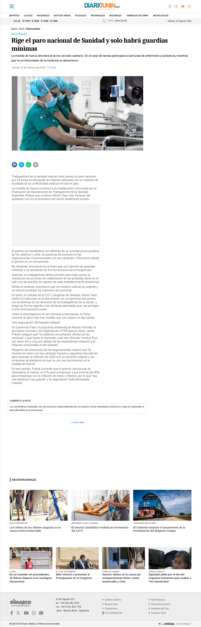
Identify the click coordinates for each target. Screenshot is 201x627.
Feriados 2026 (158, 613)
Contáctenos (110, 608)
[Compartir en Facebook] (14, 164)
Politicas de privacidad (48, 623)
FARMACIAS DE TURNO (137, 15)
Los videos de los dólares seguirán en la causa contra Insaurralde (35, 529)
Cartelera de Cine (159, 608)
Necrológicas (157, 599)
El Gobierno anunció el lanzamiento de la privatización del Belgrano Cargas (159, 529)
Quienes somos (112, 599)
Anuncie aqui (110, 604)
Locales (28, 15)
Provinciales (98, 15)
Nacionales (43, 15)
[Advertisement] (55, 225)
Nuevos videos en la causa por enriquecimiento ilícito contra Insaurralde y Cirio (121, 578)
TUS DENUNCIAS (113, 613)
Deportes (14, 15)
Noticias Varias (62, 15)
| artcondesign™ (183, 623)
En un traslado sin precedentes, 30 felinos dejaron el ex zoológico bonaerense (31, 578)
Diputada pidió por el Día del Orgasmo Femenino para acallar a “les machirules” (170, 578)
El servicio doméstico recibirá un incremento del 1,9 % (99, 529)
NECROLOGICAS (160, 15)
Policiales (80, 15)
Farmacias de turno (160, 604)
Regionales (115, 15)
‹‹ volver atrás (77, 422)
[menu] (12, 6)
